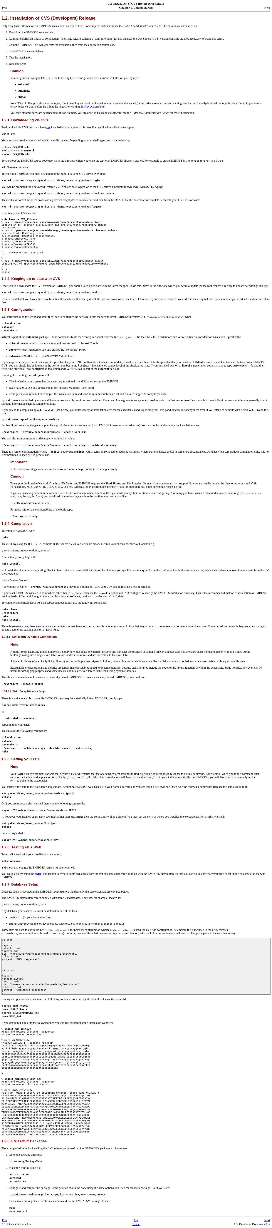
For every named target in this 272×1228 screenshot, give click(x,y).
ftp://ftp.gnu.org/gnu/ (92, 106)
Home (136, 1224)
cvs (48, 127)
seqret (38, 873)
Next (267, 7)
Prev (4, 7)
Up (136, 1220)
